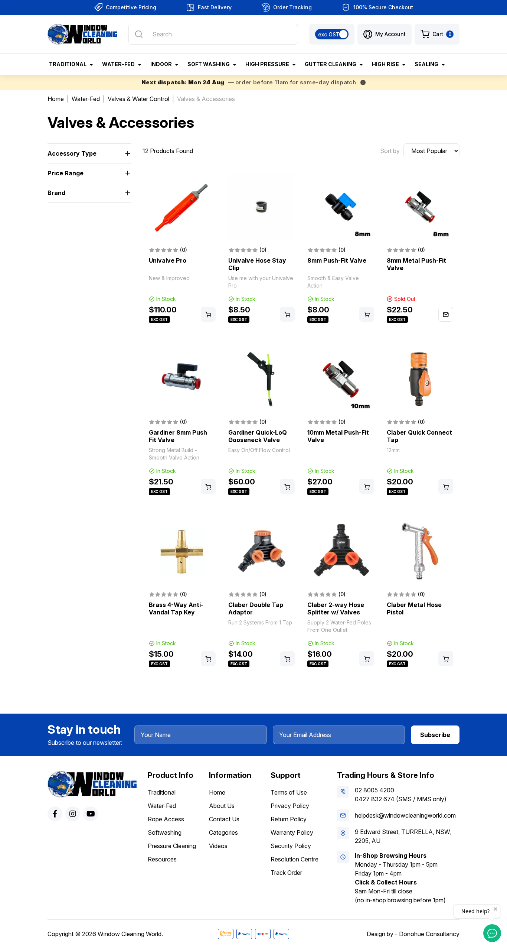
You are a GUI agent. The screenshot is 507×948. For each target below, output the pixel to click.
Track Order (286, 872)
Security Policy (291, 846)
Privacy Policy (290, 805)
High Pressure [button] (267, 64)
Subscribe (435, 734)
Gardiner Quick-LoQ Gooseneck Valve (257, 436)
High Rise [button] (385, 64)
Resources (162, 859)
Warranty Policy (292, 832)
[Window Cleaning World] (82, 34)
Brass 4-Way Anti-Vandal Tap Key (176, 608)
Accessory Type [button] (72, 153)
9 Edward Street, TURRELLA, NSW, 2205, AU (403, 836)
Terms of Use (289, 792)
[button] (384, 34)
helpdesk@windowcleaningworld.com (405, 815)
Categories (223, 832)
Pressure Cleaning (172, 846)
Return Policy (289, 819)
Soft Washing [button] (208, 64)
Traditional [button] (67, 64)
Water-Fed (162, 805)
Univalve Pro (167, 260)
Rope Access (166, 819)
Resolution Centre (294, 859)
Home (217, 792)
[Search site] (138, 34)
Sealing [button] (426, 64)
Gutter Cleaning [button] (330, 64)
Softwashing (164, 832)
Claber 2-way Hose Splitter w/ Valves (335, 608)
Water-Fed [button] (118, 64)
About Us (222, 805)
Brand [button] (56, 193)
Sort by (390, 151)
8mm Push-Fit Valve (336, 260)
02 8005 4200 (374, 790)
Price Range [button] (66, 173)
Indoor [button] (161, 64)
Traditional (162, 792)
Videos (218, 846)
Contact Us (224, 819)
